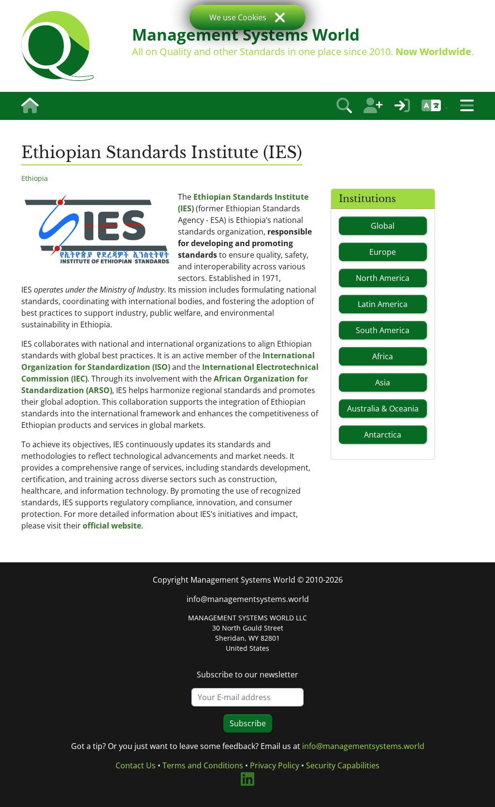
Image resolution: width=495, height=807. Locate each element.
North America (382, 278)
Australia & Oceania (383, 408)
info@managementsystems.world (248, 599)
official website (112, 525)
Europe (382, 252)
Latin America (383, 304)
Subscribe (248, 723)
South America (382, 330)
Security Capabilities (342, 765)
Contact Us (136, 765)
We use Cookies (237, 17)
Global (382, 225)
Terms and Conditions (202, 765)
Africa (382, 356)
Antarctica (382, 434)
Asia (382, 382)
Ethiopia (34, 178)
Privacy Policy (274, 765)
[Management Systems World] (57, 46)
